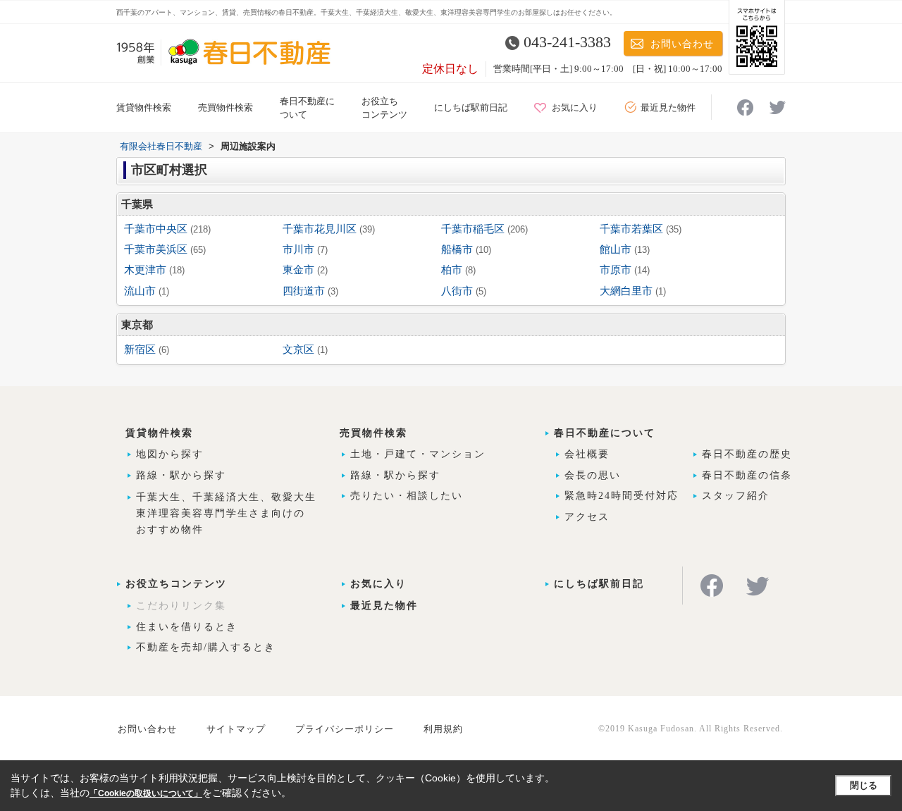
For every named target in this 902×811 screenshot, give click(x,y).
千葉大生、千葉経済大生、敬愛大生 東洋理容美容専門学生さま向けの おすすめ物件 (226, 513)
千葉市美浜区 (155, 249)
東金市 (298, 270)
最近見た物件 (668, 107)
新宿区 (140, 349)
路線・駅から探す (181, 475)
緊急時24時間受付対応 (621, 495)
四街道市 (304, 291)
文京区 (298, 349)
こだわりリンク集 (181, 605)
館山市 (615, 249)
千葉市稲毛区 (473, 229)
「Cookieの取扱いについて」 (145, 793)
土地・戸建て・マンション (418, 454)
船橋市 (457, 249)
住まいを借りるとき (186, 626)
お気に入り (575, 107)
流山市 (140, 291)
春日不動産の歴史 (747, 454)
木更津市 (145, 270)
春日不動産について (604, 433)
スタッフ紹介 (736, 495)
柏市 (451, 270)
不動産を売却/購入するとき (206, 647)
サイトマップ (236, 729)
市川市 (298, 249)
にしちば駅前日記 (470, 107)
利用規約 (443, 729)
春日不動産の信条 (747, 475)
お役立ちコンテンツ (176, 583)
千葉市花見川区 (320, 229)
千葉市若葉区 (631, 229)
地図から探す (170, 454)
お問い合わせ (682, 44)
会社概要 (587, 454)
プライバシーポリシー (344, 729)
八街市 (457, 291)
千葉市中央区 (155, 229)
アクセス (587, 517)
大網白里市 (626, 291)
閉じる (863, 785)
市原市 (615, 270)
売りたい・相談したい (406, 495)
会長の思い (592, 475)
